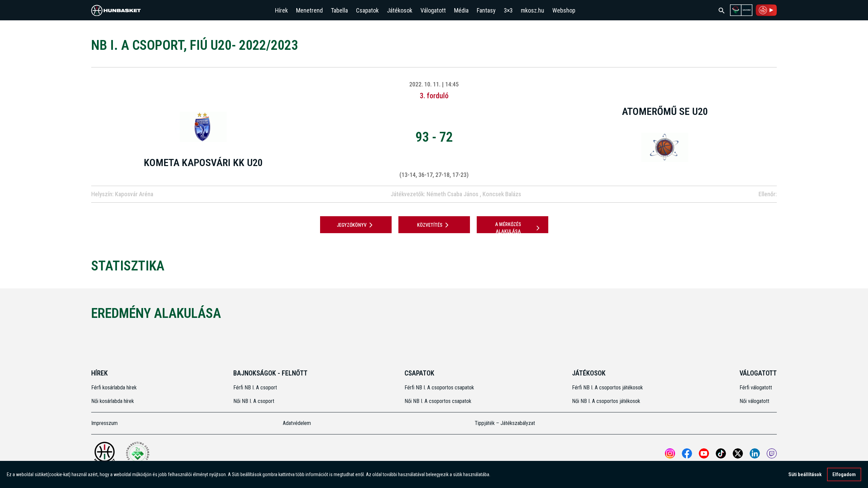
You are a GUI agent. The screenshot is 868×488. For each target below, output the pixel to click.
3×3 (508, 10)
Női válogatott (754, 401)
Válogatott (433, 10)
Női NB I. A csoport (253, 401)
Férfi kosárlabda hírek (114, 387)
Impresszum (104, 423)
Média (461, 10)
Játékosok (399, 10)
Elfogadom (844, 474)
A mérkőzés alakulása (508, 228)
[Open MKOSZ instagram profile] (670, 453)
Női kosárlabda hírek (112, 401)
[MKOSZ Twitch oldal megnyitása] (772, 453)
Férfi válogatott (755, 387)
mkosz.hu (532, 10)
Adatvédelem (297, 423)
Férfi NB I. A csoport (255, 387)
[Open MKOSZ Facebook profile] (687, 453)
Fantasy (486, 10)
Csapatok (367, 10)
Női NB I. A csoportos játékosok (606, 401)
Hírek (281, 10)
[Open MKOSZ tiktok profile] (721, 453)
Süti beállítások (805, 474)
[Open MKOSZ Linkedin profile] (755, 453)
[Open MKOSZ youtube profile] (704, 453)
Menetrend (309, 10)
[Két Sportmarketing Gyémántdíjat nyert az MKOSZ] (137, 453)
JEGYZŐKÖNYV (352, 225)
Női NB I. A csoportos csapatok (439, 401)
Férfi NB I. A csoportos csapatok (440, 387)
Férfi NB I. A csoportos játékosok (607, 387)
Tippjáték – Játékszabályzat (505, 423)
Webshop (563, 10)
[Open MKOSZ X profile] (738, 453)
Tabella (339, 10)
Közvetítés (429, 225)
